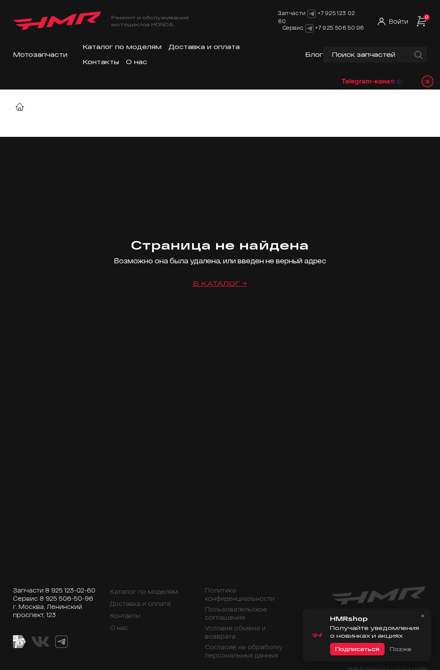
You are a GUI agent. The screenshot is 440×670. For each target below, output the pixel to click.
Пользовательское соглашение (236, 613)
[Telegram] (309, 28)
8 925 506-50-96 (66, 598)
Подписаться (357, 649)
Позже (400, 649)
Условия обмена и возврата (235, 632)
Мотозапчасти (40, 54)
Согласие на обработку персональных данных (244, 651)
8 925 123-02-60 (70, 590)
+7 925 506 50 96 (339, 28)
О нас (136, 61)
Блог (314, 54)
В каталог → (220, 283)
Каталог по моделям (122, 46)
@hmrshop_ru (416, 81)
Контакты (100, 61)
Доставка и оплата (204, 46)
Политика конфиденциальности (240, 594)
